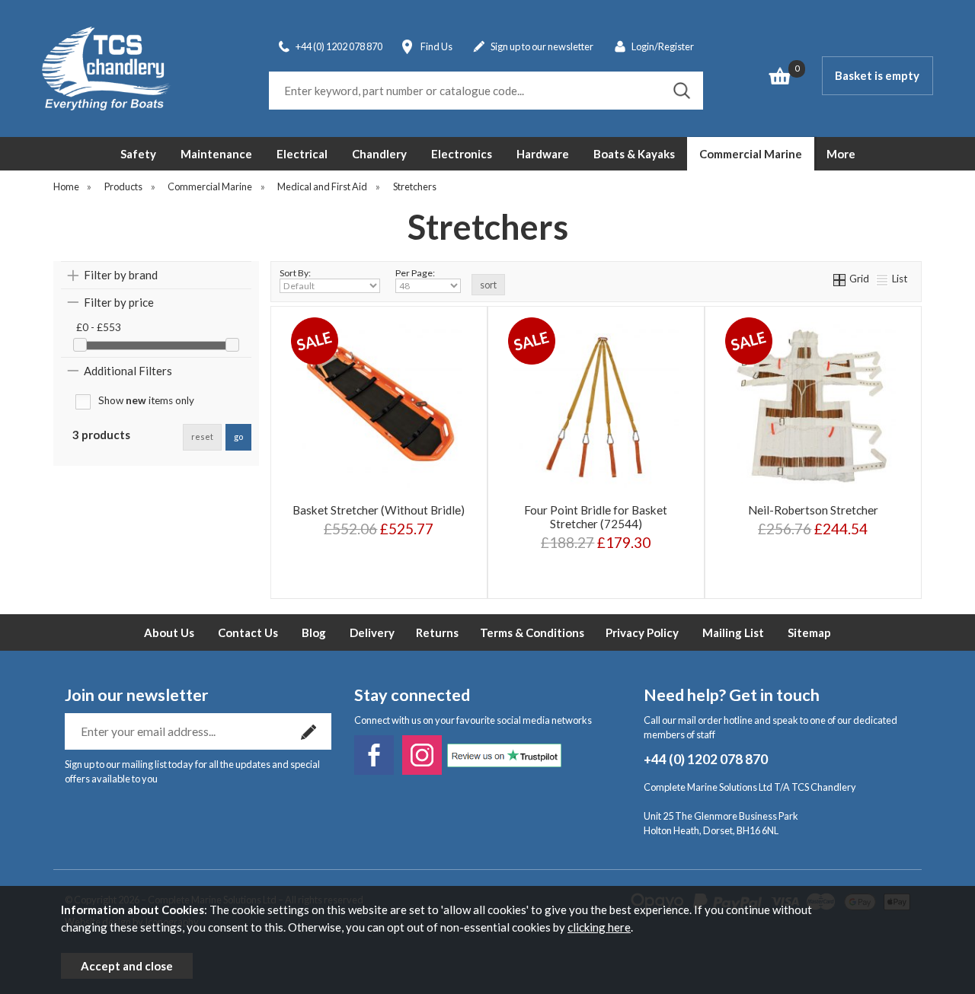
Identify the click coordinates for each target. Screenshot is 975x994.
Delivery (372, 632)
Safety (138, 154)
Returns (437, 632)
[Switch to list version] (883, 278)
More (840, 154)
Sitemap (809, 632)
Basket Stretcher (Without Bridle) (378, 510)
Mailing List (733, 632)
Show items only (146, 400)
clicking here (599, 927)
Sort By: (295, 273)
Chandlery (379, 154)
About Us (169, 632)
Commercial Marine (750, 154)
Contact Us (248, 632)
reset (202, 436)
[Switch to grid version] (840, 278)
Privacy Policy (642, 632)
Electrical (302, 154)
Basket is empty (877, 75)
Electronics (461, 154)
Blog (314, 632)
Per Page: (415, 273)
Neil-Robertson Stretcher (813, 510)
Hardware (542, 154)
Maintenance (216, 154)
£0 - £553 (98, 327)
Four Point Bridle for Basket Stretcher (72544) (595, 516)
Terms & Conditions (532, 632)
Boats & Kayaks (634, 154)
